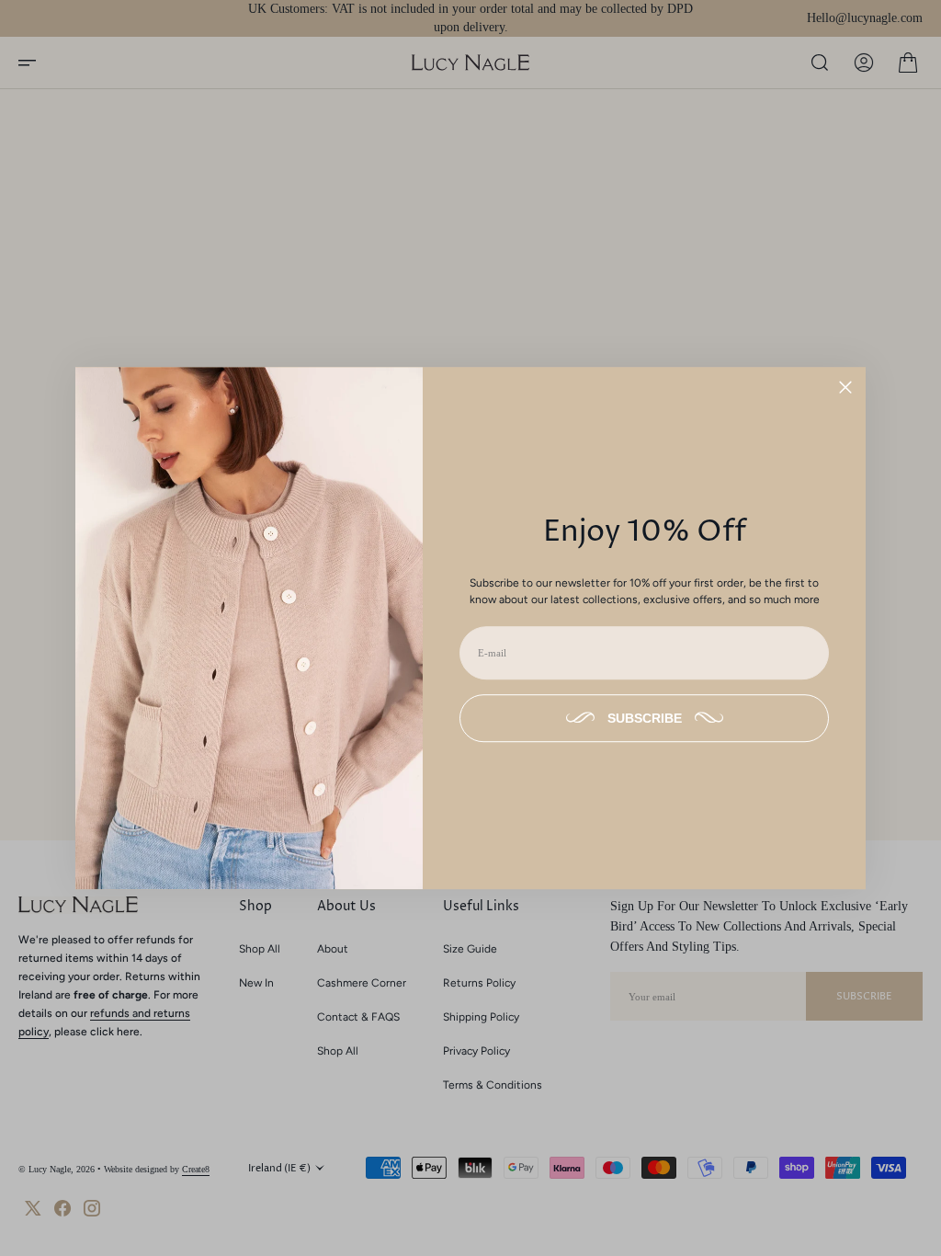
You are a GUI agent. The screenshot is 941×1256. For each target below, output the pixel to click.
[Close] (845, 387)
